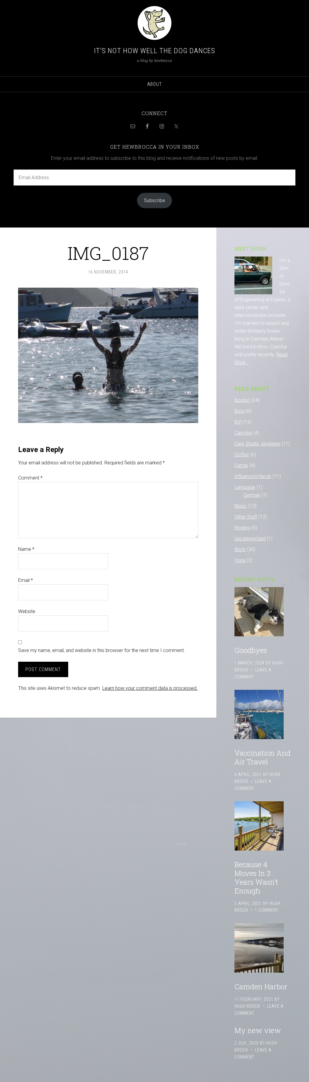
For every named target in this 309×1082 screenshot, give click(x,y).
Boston (242, 400)
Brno (239, 411)
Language (244, 487)
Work (240, 549)
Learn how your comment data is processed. (150, 688)
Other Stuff (245, 517)
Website (26, 611)
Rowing (242, 528)
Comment (30, 478)
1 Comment (267, 910)
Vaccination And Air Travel (262, 757)
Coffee (241, 454)
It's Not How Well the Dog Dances (154, 51)
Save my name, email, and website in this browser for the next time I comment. (101, 650)
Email (25, 580)
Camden (243, 433)
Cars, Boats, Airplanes (257, 444)
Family (241, 465)
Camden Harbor (261, 986)
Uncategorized (250, 538)
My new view (257, 1030)
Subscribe (154, 200)
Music (240, 506)
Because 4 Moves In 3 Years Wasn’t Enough (256, 877)
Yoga (239, 560)
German (252, 495)
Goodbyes (250, 650)
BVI (238, 422)
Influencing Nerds (252, 476)
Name (26, 549)
